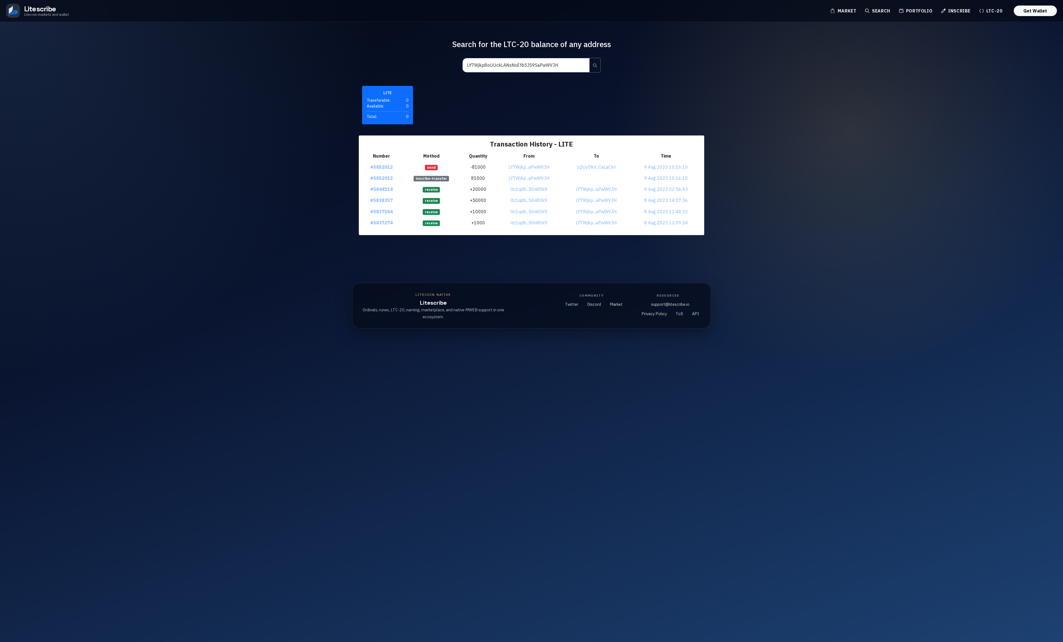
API (695, 313)
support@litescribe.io (670, 304)
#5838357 (381, 200)
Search (880, 11)
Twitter (571, 304)
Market (846, 11)
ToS (679, 313)
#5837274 (381, 222)
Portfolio (918, 11)
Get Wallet (1035, 11)
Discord (594, 304)
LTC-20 (993, 11)
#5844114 (381, 189)
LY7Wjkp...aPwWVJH (529, 167)
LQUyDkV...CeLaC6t (596, 167)
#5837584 (381, 211)
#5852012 (381, 167)
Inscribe (959, 11)
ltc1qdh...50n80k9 (528, 189)
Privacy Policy (654, 313)
